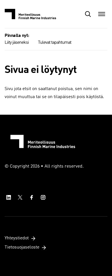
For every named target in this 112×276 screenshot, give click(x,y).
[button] (87, 14)
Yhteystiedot (17, 238)
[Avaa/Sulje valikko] (101, 14)
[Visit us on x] (20, 197)
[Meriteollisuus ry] (33, 14)
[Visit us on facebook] (32, 197)
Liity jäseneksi (17, 42)
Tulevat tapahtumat (54, 42)
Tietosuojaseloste (22, 247)
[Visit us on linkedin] (9, 197)
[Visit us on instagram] (43, 197)
